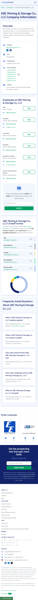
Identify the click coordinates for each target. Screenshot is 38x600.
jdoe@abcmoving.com (10, 247)
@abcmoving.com (11, 113)
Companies (10, 7)
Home (3, 7)
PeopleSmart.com (26, 477)
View (29, 108)
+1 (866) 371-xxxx (11, 81)
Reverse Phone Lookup (8, 512)
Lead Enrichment (6, 507)
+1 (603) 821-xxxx (11, 76)
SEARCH (19, 208)
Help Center (4, 526)
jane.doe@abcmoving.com (11, 255)
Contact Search (5, 504)
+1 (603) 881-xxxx (11, 72)
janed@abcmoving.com (10, 269)
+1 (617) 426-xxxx (10, 165)
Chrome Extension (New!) (8, 518)
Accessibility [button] (4, 594)
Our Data (4, 509)
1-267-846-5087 (9, 554)
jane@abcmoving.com (10, 240)
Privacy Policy (31, 475)
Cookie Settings (6, 598)
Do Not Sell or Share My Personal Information (15, 529)
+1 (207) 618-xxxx (11, 70)
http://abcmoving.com (12, 48)
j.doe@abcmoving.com (10, 262)
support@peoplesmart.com (13, 552)
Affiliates (4, 496)
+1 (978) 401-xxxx (11, 79)
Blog (2, 498)
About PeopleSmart (7, 493)
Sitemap (3, 534)
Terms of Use (22, 475)
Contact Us (4, 523)
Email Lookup (5, 515)
